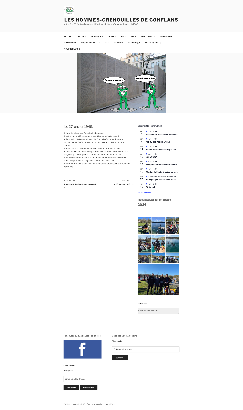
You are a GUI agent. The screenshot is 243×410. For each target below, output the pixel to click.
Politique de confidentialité (74, 404)
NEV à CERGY (151, 157)
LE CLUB (80, 36)
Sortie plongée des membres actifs (161, 179)
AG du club (150, 187)
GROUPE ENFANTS (89, 43)
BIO (122, 36)
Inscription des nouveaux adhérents (161, 164)
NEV (132, 36)
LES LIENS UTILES (153, 43)
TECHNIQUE (96, 36)
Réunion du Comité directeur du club (162, 172)
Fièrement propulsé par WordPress (101, 404)
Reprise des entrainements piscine (161, 149)
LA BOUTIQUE (134, 43)
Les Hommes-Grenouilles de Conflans (121, 20)
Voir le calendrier (144, 192)
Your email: (68, 371)
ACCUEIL (68, 36)
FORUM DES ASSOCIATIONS (158, 142)
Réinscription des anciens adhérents (162, 134)
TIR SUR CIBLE (166, 36)
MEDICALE (118, 43)
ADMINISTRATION (72, 49)
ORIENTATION (70, 43)
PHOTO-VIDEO (147, 36)
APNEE (111, 36)
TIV (105, 43)
